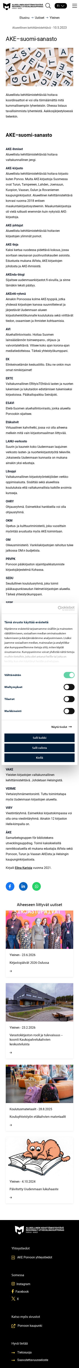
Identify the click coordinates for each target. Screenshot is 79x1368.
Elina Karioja (23, 868)
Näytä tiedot (59, 727)
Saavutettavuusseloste (32, 1360)
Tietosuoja (24, 1352)
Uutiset (39, 17)
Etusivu (25, 17)
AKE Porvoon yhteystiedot (34, 1257)
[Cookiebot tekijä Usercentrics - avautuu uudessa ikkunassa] (61, 608)
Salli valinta (39, 748)
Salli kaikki (39, 737)
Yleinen (55, 17)
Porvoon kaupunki (30, 1325)
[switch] (69, 687)
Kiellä (39, 757)
